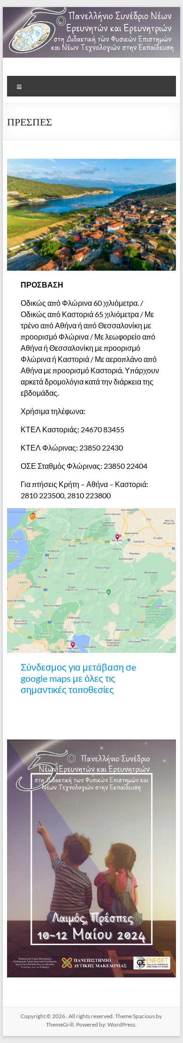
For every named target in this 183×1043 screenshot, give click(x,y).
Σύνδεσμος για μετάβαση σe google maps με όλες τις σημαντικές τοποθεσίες (78, 678)
